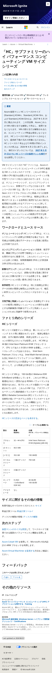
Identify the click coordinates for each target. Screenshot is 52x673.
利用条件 (5, 669)
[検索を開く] (37, 27)
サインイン (45, 27)
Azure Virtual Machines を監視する (18, 550)
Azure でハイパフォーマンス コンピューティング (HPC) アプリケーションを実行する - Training (25, 603)
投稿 (43, 658)
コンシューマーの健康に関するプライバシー (19, 666)
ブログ (34, 658)
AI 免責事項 (6, 658)
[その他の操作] (48, 44)
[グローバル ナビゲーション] (2, 27)
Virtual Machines (25, 44)
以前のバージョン (21, 658)
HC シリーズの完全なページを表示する (20, 418)
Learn (5, 44)
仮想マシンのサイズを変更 (14, 529)
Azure (12, 44)
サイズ (38, 505)
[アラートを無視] (48, 4)
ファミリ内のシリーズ (13, 82)
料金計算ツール (24, 511)
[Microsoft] (26, 27)
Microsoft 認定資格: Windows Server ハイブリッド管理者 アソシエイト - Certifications (25, 620)
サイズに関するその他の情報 (15, 85)
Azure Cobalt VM (10, 541)
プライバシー (7, 662)
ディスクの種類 (30, 516)
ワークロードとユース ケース (16, 79)
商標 (14, 669)
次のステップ (9, 89)
